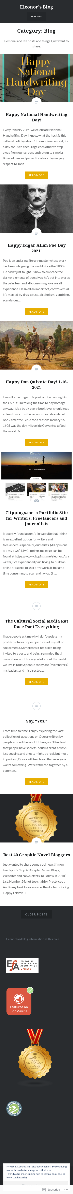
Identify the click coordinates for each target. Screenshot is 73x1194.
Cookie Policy (20, 1177)
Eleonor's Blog (36, 7)
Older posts (36, 914)
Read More (36, 175)
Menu (38, 16)
